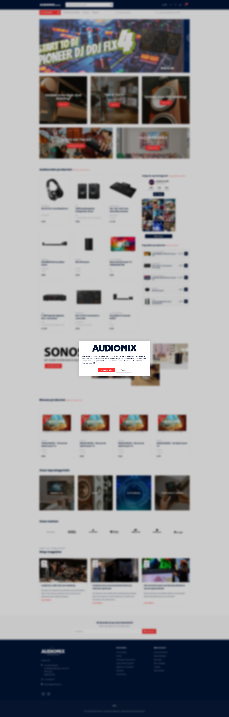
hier (142, 361)
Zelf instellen (123, 370)
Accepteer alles (106, 370)
